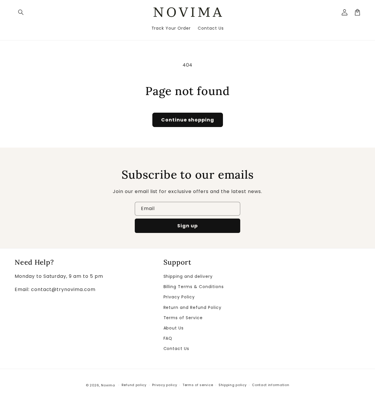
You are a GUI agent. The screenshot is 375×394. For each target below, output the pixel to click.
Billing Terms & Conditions (193, 287)
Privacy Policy (179, 297)
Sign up (187, 225)
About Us (173, 328)
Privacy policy (164, 385)
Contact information (270, 385)
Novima (108, 385)
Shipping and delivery (188, 276)
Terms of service (198, 385)
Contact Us (176, 348)
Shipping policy (233, 385)
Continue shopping (187, 119)
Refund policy (134, 385)
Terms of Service (183, 318)
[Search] (21, 12)
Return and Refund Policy (192, 307)
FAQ (168, 338)
